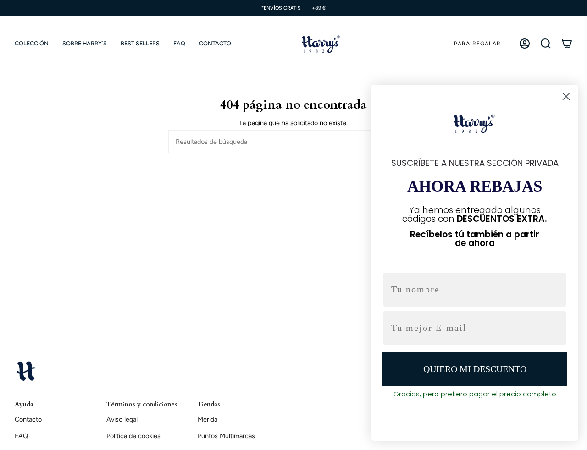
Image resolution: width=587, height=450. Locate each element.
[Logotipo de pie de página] (26, 371)
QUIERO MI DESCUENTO (474, 369)
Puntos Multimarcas (226, 436)
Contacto (28, 419)
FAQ (21, 436)
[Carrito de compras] (566, 43)
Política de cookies (133, 436)
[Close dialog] (566, 96)
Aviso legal (122, 419)
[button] (31, 43)
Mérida (207, 419)
